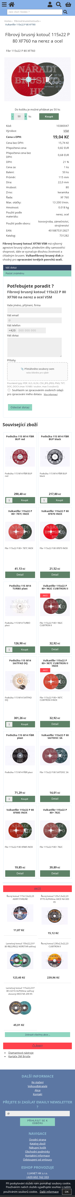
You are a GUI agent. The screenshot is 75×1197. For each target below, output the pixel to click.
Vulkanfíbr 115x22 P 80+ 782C (55, 811)
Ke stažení (38, 1082)
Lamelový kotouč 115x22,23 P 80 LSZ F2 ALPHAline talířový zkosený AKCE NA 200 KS (20, 991)
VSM (66, 131)
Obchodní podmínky (37, 1151)
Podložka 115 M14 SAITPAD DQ (20, 662)
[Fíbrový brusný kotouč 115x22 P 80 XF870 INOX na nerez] (55, 531)
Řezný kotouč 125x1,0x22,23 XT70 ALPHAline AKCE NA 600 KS (54, 899)
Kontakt (37, 1094)
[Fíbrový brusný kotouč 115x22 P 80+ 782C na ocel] (55, 830)
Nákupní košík (37, 1147)
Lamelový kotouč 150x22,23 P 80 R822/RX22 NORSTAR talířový (20, 945)
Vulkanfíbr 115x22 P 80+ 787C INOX (20, 512)
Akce (37, 1090)
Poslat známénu (15, 273)
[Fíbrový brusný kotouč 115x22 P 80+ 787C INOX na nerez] (20, 531)
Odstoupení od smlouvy (37, 1159)
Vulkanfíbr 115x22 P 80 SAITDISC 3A (55, 736)
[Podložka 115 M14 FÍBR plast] (20, 755)
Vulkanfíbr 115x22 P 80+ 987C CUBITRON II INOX (55, 663)
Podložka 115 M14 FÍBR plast (20, 736)
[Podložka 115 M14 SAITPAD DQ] (20, 681)
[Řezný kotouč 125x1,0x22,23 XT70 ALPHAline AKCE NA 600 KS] (55, 916)
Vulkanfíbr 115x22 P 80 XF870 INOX (55, 512)
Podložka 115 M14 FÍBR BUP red (20, 438)
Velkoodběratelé (37, 1086)
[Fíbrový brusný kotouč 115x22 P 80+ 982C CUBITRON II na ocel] (55, 606)
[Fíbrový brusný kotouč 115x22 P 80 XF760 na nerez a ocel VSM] (37, 79)
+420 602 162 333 (37, 1177)
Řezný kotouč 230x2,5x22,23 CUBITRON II (54, 945)
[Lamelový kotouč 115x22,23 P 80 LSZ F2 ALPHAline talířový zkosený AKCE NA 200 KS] (20, 1008)
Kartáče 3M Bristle (19, 1056)
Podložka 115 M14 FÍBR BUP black (55, 438)
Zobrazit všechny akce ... (37, 1034)
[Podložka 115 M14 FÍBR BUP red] (20, 457)
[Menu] (4, 4)
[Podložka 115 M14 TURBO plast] (20, 606)
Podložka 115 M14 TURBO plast (20, 587)
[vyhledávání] (60, 5)
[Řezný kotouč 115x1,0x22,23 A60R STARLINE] (20, 913)
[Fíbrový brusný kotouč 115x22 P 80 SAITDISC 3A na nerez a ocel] (55, 755)
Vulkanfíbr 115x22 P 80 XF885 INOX (20, 811)
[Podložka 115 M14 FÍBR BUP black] (55, 457)
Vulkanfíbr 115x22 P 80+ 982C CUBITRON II (55, 587)
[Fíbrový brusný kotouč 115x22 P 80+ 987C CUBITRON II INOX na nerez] (55, 681)
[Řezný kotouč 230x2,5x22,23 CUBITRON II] (55, 960)
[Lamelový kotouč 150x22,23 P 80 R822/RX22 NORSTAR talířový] (20, 960)
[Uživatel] (52, 5)
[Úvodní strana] (13, 5)
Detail (20, 574)
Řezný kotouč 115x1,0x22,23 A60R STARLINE (20, 898)
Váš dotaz (11, 267)
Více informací (51, 394)
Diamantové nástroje (20, 1053)
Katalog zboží (38, 1143)
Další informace (49, 1192)
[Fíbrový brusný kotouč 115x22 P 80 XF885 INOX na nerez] (20, 830)
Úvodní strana (37, 1139)
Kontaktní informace (37, 1155)
